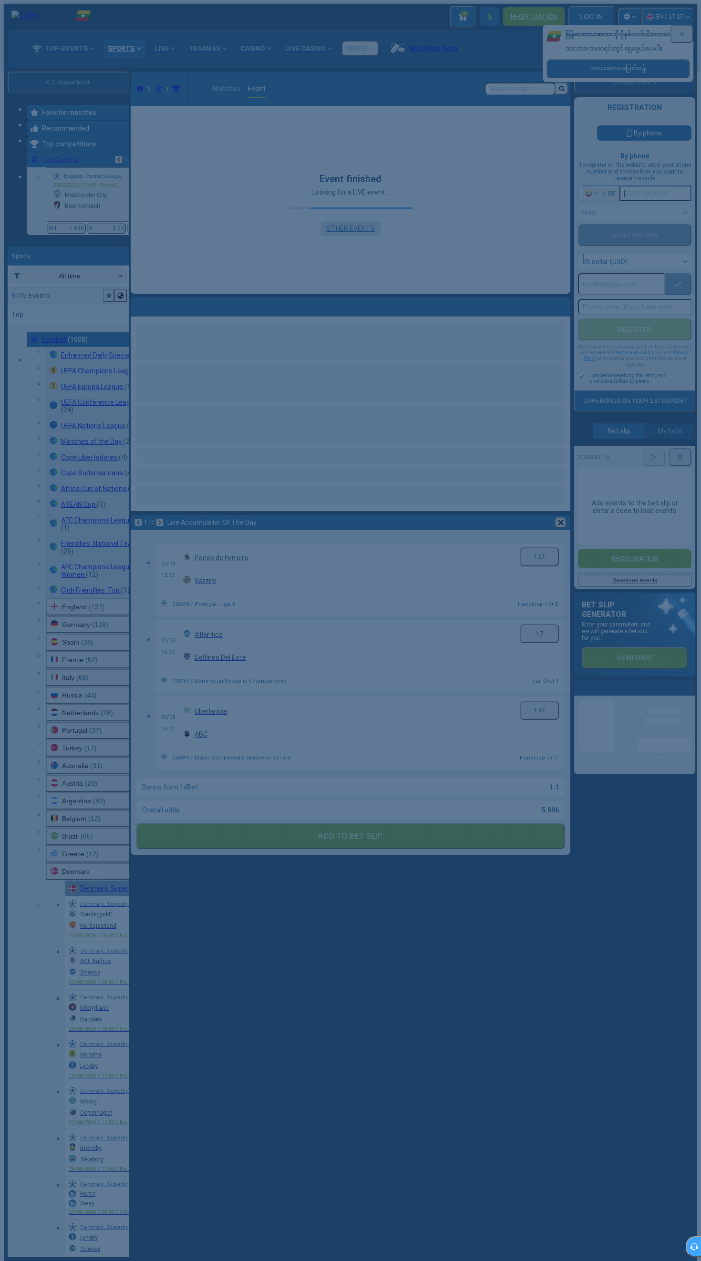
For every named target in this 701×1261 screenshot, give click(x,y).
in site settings (322, 611)
